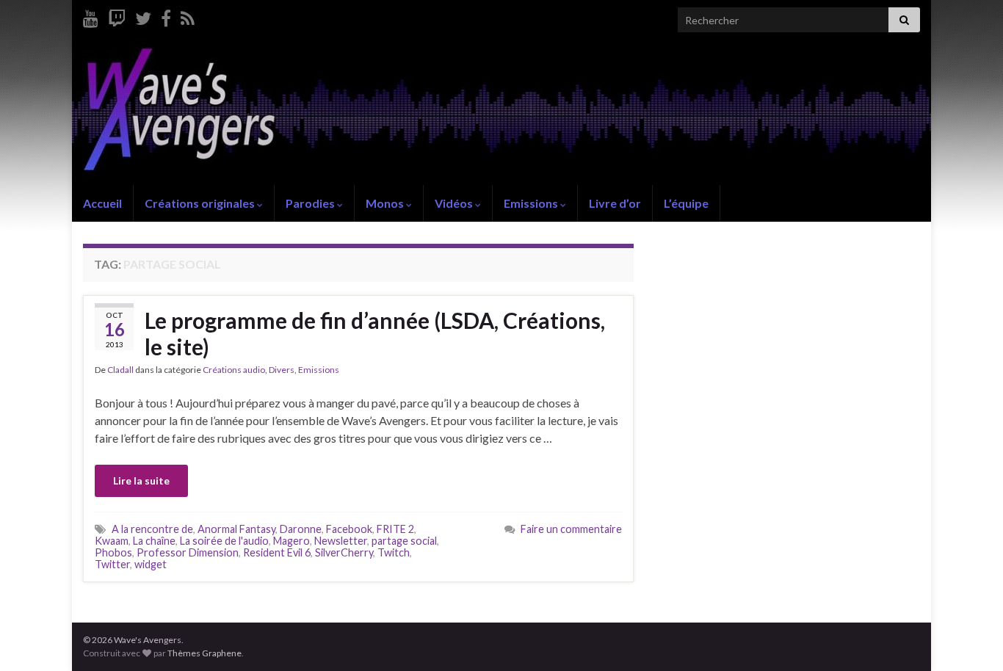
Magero (291, 540)
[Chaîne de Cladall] (90, 15)
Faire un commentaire (571, 529)
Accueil (102, 203)
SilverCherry (344, 552)
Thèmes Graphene (204, 653)
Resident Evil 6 (277, 552)
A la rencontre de (152, 529)
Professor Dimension (188, 552)
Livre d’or (615, 203)
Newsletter (340, 540)
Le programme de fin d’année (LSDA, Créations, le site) (375, 333)
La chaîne (154, 540)
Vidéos (455, 203)
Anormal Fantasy (236, 529)
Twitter (112, 564)
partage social (404, 540)
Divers (281, 369)
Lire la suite (141, 480)
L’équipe (686, 203)
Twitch (393, 552)
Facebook (349, 529)
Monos (386, 203)
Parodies (311, 203)
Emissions (532, 203)
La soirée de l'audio (224, 540)
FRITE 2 (395, 529)
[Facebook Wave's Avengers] (166, 15)
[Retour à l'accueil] (501, 112)
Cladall (120, 369)
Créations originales (201, 203)
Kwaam (111, 540)
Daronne (301, 529)
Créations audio (234, 369)
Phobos (113, 552)
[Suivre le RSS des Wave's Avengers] (188, 15)
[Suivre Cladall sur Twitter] (143, 15)
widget (150, 564)
